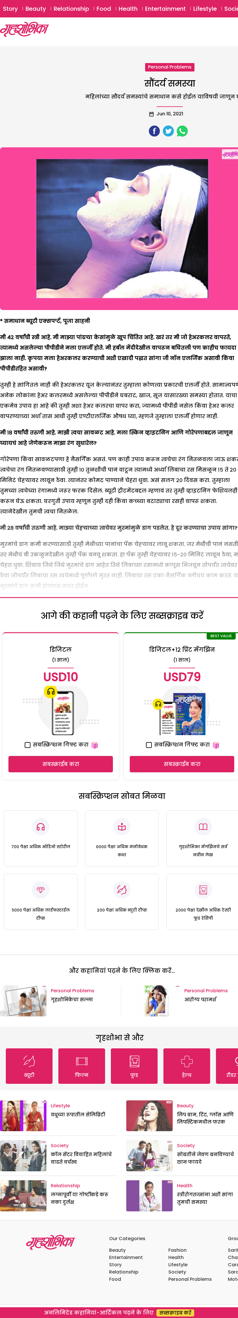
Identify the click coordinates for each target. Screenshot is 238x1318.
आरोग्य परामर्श (200, 999)
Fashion (177, 1250)
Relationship (71, 9)
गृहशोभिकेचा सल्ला (72, 999)
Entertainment (165, 9)
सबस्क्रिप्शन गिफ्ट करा (60, 744)
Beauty (36, 9)
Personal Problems (170, 67)
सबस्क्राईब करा (60, 764)
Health (128, 9)
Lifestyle (205, 9)
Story (10, 9)
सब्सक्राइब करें (175, 1313)
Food (104, 9)
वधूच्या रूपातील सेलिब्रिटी (78, 1114)
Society (59, 1145)
